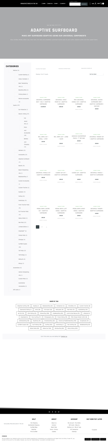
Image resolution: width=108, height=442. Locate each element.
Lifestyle (86, 313)
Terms (51, 429)
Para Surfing (36, 317)
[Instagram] (49, 412)
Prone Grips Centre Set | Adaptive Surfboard (43, 211)
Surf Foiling (36, 324)
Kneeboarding (58, 313)
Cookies (54, 431)
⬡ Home (43, 3)
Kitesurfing (44, 313)
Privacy (56, 429)
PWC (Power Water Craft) (79, 317)
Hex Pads (71, 310)
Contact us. (64, 336)
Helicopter (59, 310)
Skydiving (36, 321)
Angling (36, 306)
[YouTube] (55, 412)
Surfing (48, 324)
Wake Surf (47, 328)
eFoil (37, 310)
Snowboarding (49, 321)
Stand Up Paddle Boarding (67, 321)
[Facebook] (52, 412)
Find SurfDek (33, 431)
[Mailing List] (58, 412)
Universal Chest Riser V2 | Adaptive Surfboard (61, 102)
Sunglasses (84, 321)
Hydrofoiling (83, 310)
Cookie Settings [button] (95, 439)
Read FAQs (54, 427)
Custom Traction (85, 306)
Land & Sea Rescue (73, 313)
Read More (88, 439)
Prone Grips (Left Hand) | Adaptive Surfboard (61, 211)
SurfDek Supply (23, 324)
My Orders (78, 423)
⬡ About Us (49, 3)
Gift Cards (71, 425)
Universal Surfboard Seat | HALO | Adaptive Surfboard (43, 102)
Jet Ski (21, 313)
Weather (33, 429)
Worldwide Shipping (33, 425)
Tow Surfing (71, 324)
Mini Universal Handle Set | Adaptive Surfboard (79, 102)
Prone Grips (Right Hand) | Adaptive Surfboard (79, 211)
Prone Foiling (62, 317)
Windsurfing (59, 328)
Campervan (60, 306)
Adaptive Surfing (23, 306)
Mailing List (70, 427)
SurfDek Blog (33, 427)
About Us (54, 423)
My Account (71, 423)
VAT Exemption (74, 429)
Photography (49, 317)
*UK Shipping (33, 423)
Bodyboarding (48, 306)
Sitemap (74, 431)
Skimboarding (24, 321)
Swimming (59, 324)
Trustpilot (94, 430)
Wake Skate (34, 328)
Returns (77, 425)
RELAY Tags (78, 427)
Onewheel (24, 317)
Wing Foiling (73, 328)
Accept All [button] (103, 439)
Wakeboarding (85, 324)
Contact (54, 425)
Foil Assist (48, 310)
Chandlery (72, 306)
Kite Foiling (32, 313)
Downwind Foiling (25, 310)
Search (84, 4)
